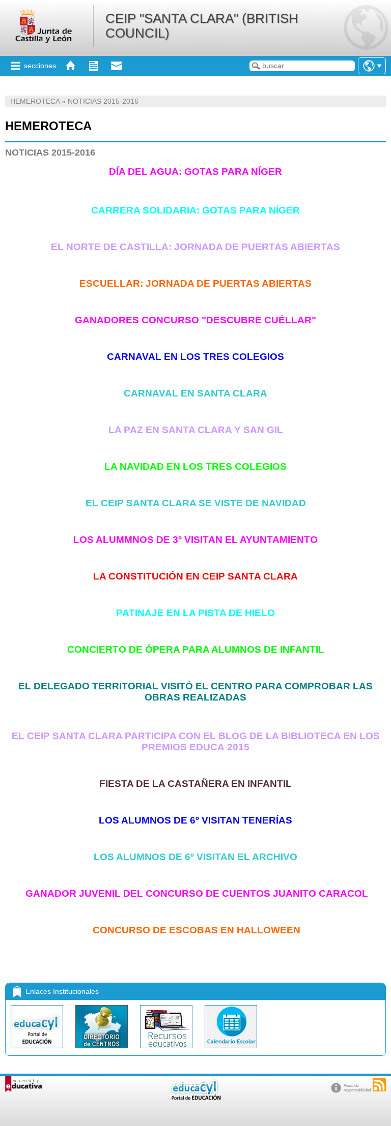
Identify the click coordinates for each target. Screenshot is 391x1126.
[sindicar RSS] (379, 1084)
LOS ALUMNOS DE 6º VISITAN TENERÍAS (195, 820)
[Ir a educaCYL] (195, 1097)
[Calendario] (231, 1050)
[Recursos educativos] (167, 1050)
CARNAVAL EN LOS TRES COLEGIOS (195, 356)
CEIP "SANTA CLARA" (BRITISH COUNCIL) (201, 25)
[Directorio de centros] (102, 1050)
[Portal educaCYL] (38, 1050)
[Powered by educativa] (23, 1084)
